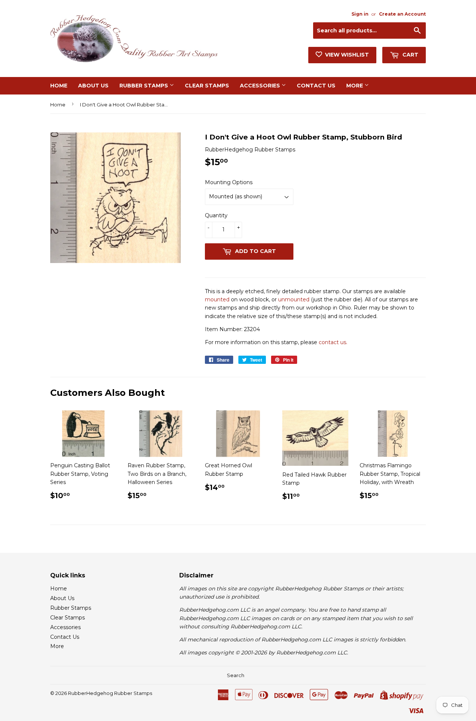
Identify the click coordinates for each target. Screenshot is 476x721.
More (355, 85)
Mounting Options (229, 182)
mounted (217, 299)
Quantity (216, 215)
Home (58, 85)
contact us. (333, 342)
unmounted (293, 299)
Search (235, 675)
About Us (93, 85)
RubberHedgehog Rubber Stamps (110, 693)
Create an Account (402, 14)
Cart (409, 54)
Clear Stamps (207, 85)
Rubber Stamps (144, 85)
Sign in (360, 14)
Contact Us (316, 85)
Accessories (261, 85)
